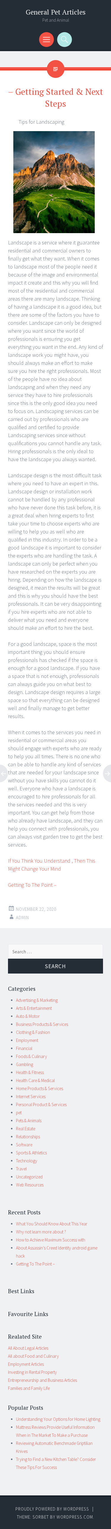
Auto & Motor (28, 1016)
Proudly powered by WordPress (52, 1509)
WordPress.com (75, 1517)
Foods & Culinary (31, 1056)
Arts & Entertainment (34, 1008)
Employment (27, 1040)
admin (22, 917)
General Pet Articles (56, 12)
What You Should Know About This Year (51, 1224)
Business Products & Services (42, 1024)
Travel (21, 1169)
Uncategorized (29, 1177)
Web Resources (30, 1185)
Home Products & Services (39, 1088)
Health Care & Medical (35, 1080)
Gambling (24, 1064)
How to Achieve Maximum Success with (50, 1240)
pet (19, 1112)
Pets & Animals (28, 1120)
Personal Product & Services (41, 1104)
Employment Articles (26, 1364)
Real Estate (25, 1128)
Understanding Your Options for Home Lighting (58, 1419)
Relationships (28, 1136)
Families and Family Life (29, 1388)
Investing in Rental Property (32, 1372)
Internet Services (31, 1096)
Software (24, 1144)
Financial (24, 1048)
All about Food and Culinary (33, 1356)
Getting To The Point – (32, 884)
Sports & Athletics (31, 1153)
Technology (26, 1161)
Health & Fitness (30, 1072)
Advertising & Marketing (37, 1000)
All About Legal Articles (28, 1348)
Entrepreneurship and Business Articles (42, 1380)
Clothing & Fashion (33, 1032)
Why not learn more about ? (41, 1232)
